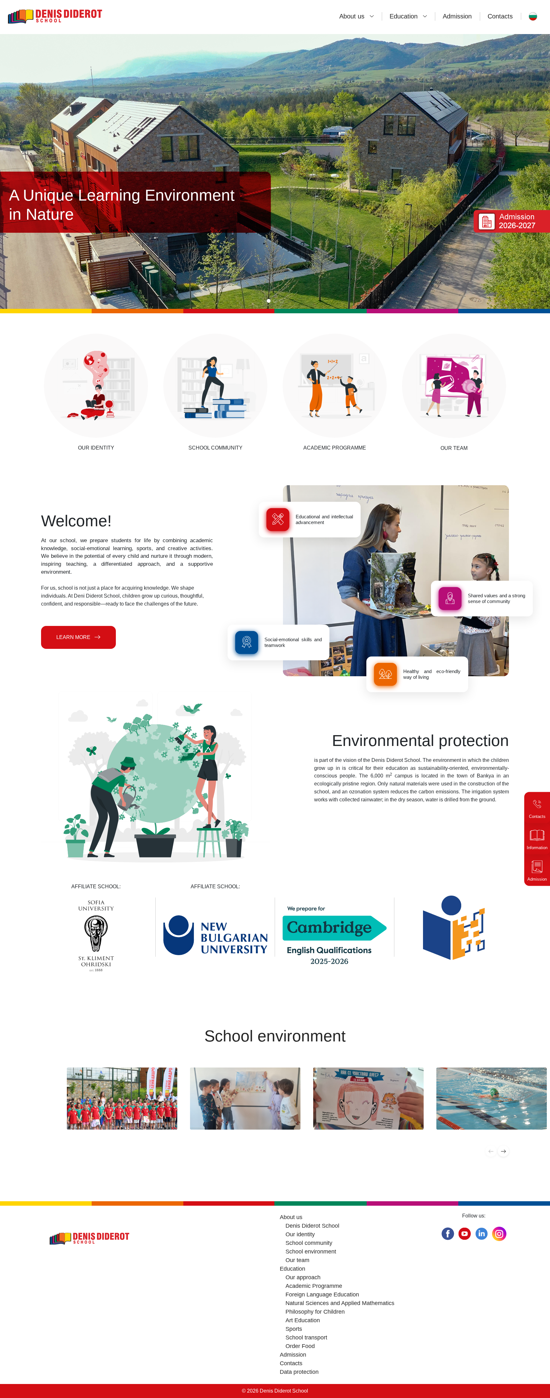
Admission (457, 16)
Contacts (500, 16)
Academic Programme (314, 1286)
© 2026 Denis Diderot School (275, 1391)
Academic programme (334, 448)
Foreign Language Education (322, 1294)
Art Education (303, 1320)
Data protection (299, 1372)
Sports (294, 1329)
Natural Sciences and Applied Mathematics (340, 1303)
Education (404, 16)
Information (537, 848)
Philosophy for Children (315, 1312)
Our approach (303, 1277)
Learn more (73, 637)
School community (309, 1243)
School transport (306, 1337)
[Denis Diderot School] (75, 16)
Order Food (300, 1346)
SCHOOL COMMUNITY (215, 448)
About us (351, 16)
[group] (122, 1099)
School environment (311, 1251)
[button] (269, 301)
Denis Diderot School (312, 1226)
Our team (454, 448)
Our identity (96, 448)
